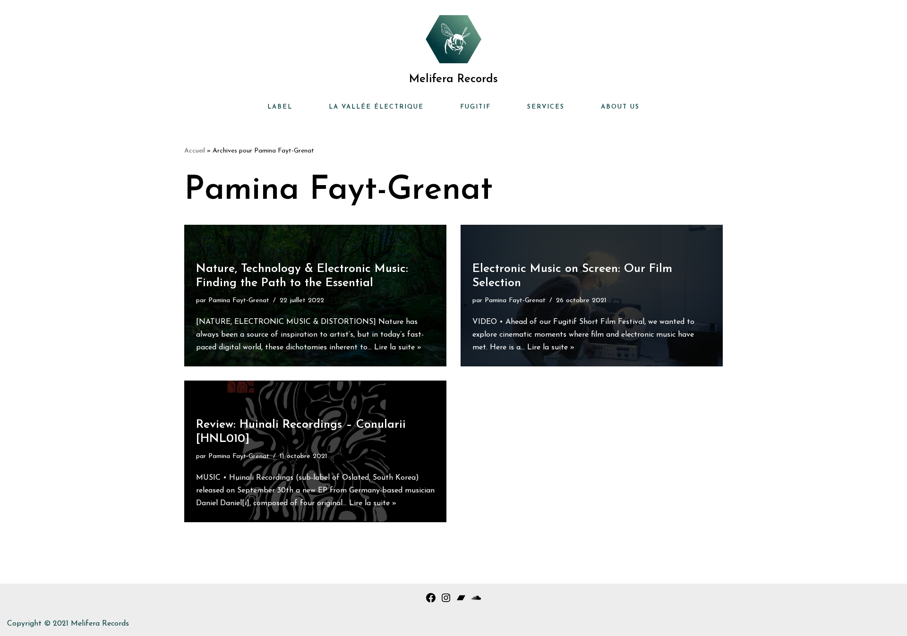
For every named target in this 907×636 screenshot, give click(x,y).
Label (279, 107)
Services (546, 107)
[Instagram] (446, 601)
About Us (620, 107)
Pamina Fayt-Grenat (238, 300)
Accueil (194, 150)
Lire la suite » (397, 347)
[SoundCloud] (476, 601)
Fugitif (475, 107)
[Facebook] (430, 601)
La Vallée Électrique (376, 107)
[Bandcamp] (461, 601)
